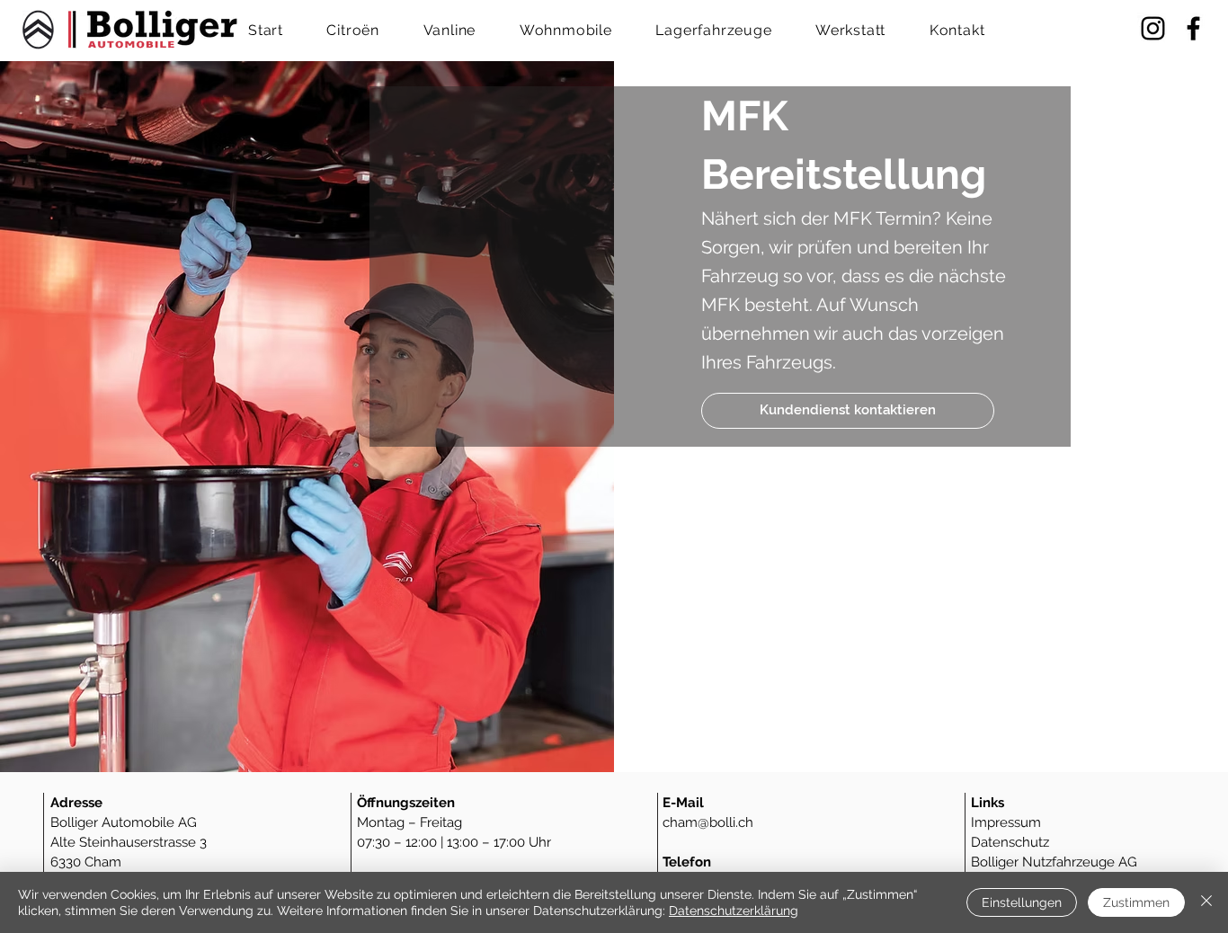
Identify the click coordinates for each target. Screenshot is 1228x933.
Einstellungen (1022, 902)
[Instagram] (1153, 28)
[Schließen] (1206, 902)
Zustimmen (1136, 902)
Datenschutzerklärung (733, 910)
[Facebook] (1193, 28)
